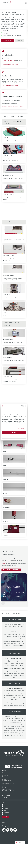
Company (4, 776)
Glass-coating (6, 812)
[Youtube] (15, 830)
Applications (5, 775)
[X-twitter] (7, 830)
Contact (4, 779)
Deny (14, 436)
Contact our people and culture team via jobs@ (12, 106)
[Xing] (11, 830)
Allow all (14, 432)
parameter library (10, 62)
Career (3, 778)
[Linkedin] (4, 830)
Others (5, 814)
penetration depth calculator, (8, 60)
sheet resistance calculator (16, 58)
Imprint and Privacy (6, 780)
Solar (5, 810)
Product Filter (5, 774)
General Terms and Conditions (9, 781)
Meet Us (5, 577)
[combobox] (14, 7)
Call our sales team (6, 64)
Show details (21, 428)
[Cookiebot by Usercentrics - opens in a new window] (20, 406)
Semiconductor (7, 804)
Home (3, 772)
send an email (15, 64)
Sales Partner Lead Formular (8, 783)
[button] (26, 3)
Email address (5, 797)
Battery (5, 806)
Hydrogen (6, 808)
